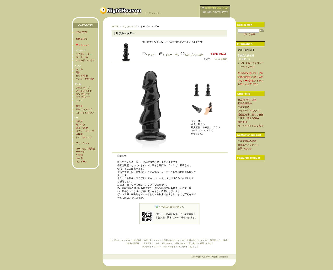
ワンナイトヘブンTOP (151, 247)
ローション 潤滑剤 (85, 148)
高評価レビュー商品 (218, 240)
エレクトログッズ (85, 112)
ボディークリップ (85, 131)
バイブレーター (84, 54)
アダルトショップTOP (121, 240)
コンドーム (81, 161)
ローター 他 (82, 57)
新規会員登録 (133, 243)
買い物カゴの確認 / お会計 (200, 243)
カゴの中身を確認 (247, 99)
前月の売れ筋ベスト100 (174, 240)
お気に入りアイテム (152, 240)
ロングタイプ (83, 94)
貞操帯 (79, 134)
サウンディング (84, 137)
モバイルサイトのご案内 (250, 125)
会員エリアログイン (248, 144)
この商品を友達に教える (171, 207)
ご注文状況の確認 (247, 141)
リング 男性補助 (85, 79)
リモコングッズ (84, 109)
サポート (80, 151)
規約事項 (242, 122)
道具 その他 (82, 128)
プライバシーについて (249, 110)
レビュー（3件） (171, 54)
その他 (79, 155)
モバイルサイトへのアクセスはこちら (180, 247)
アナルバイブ (83, 87)
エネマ (79, 100)
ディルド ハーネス (85, 60)
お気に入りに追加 (194, 54)
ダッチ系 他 (82, 75)
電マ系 (79, 106)
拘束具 (79, 121)
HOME (115, 26)
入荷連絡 (222, 59)
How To (79, 158)
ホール (79, 69)
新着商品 (137, 240)
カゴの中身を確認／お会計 (216, 8)
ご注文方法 (146, 243)
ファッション (83, 143)
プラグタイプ (83, 97)
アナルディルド (84, 91)
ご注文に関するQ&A (163, 243)
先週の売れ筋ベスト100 (197, 240)
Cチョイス (151, 54)
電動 (78, 72)
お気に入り (81, 39)
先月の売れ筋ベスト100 (250, 73)
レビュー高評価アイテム (250, 80)
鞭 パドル (81, 124)
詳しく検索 (249, 34)
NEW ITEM (81, 32)
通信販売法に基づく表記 (250, 114)
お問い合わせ (180, 243)
